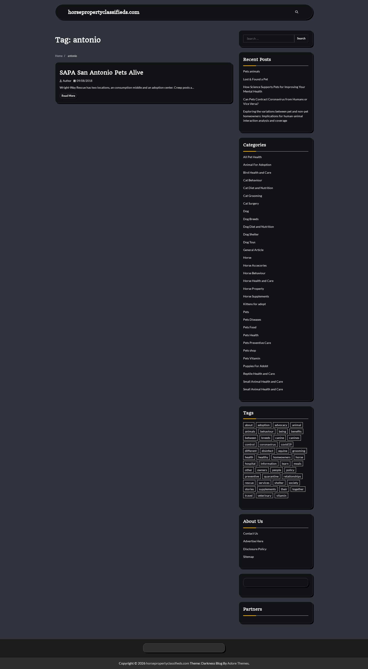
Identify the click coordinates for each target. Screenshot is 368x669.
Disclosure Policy (254, 549)
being (282, 431)
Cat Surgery (251, 203)
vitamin (281, 495)
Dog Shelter (251, 234)
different (251, 451)
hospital (250, 463)
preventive (252, 476)
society (293, 482)
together (298, 489)
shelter (279, 482)
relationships (292, 476)
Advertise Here (253, 541)
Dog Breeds (251, 219)
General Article (253, 250)
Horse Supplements (256, 296)
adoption (264, 425)
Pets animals (251, 71)
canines (294, 438)
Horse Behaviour (254, 273)
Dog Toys (249, 242)
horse (299, 457)
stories (249, 489)
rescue (249, 482)
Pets (246, 312)
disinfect (267, 451)
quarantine (271, 476)
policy (290, 470)
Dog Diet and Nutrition (258, 226)
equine (282, 451)
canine (279, 438)
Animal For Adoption (257, 164)
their (284, 489)
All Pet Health (252, 157)
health (249, 457)
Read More (68, 95)
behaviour (267, 431)
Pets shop (249, 350)
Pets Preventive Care (257, 343)
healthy (263, 457)
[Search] (296, 12)
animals (250, 431)
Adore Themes (238, 663)
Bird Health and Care (257, 172)
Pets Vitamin (251, 358)
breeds (265, 438)
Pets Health (251, 335)
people (276, 470)
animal (296, 425)
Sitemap (248, 556)
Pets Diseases (252, 319)
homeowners (281, 457)
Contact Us (250, 533)
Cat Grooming (252, 196)
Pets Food (249, 327)
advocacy (281, 425)
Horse (247, 257)
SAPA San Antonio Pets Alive (101, 72)
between (250, 438)
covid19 (286, 444)
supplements (267, 489)
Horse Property (253, 288)
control (250, 444)
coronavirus (268, 444)
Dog (246, 211)
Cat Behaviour (252, 180)
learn (285, 463)
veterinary (264, 495)
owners (262, 470)
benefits (296, 431)
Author (67, 80)
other (248, 470)
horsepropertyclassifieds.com (103, 12)
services (264, 482)
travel (249, 495)
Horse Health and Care (258, 281)
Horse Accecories (255, 265)
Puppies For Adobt (255, 366)
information (269, 463)
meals (297, 463)
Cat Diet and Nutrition (258, 188)
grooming (298, 451)
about (249, 425)
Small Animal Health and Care (263, 381)
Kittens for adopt (254, 304)
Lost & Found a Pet (255, 79)
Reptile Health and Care (259, 373)
